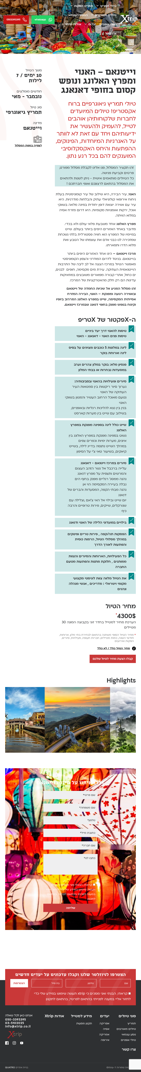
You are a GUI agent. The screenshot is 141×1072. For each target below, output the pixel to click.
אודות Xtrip (73, 24)
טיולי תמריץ (108, 6)
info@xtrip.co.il (18, 1026)
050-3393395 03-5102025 (15, 1021)
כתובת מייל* (87, 833)
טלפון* (91, 820)
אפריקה (104, 1023)
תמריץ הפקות (83, 6)
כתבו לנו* (89, 858)
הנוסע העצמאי (78, 15)
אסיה (106, 1029)
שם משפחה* (87, 808)
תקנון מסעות (84, 1023)
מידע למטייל (81, 1016)
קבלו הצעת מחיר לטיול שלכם (113, 659)
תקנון (90, 899)
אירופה (105, 1040)
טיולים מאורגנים (105, 15)
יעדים (92, 24)
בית (134, 52)
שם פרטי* (89, 795)
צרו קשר (110, 33)
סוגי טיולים (127, 1016)
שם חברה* (88, 845)
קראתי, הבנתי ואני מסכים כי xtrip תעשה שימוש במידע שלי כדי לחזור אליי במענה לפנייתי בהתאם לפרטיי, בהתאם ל (70, 892)
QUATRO (10, 1067)
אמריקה (104, 1034)
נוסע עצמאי (129, 1034)
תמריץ (132, 1023)
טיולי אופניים (107, 24)
